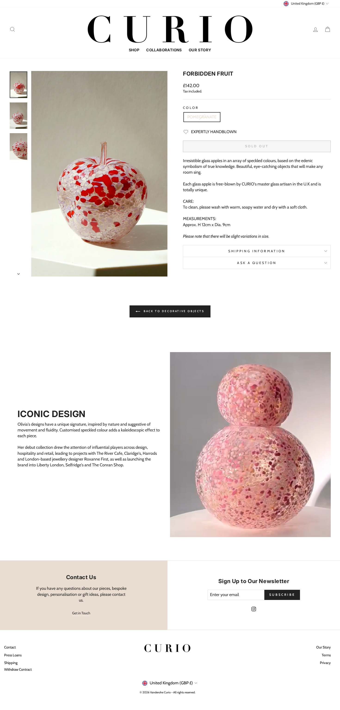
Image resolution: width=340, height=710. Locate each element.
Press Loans (13, 655)
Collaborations (164, 50)
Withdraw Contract (18, 669)
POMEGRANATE (201, 117)
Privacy (325, 663)
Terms (326, 655)
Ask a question (256, 263)
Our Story (200, 50)
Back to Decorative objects (173, 311)
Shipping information (256, 251)
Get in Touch (81, 613)
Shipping (11, 663)
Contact (10, 647)
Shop (134, 50)
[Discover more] (89, 444)
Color (191, 108)
